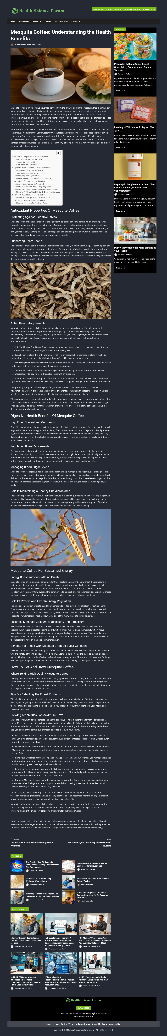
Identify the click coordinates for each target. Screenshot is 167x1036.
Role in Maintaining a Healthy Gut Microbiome (34, 178)
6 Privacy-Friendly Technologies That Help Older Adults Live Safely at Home (17, 897)
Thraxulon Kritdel (36, 871)
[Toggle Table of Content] (57, 153)
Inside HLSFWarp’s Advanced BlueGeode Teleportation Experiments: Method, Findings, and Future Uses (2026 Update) (27, 963)
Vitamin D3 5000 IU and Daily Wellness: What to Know (17, 881)
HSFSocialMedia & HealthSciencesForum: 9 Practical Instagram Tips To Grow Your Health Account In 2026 (61, 963)
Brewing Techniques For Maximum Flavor (32, 203)
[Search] (153, 21)
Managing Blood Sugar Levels (28, 176)
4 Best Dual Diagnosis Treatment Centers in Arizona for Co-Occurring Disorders (68, 897)
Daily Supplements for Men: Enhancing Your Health (135, 230)
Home (13, 21)
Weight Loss (37, 21)
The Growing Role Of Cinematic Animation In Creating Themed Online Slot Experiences (17, 866)
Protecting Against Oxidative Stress (30, 159)
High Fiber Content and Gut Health (30, 170)
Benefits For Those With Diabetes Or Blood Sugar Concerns (38, 192)
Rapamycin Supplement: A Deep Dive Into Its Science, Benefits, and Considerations (135, 166)
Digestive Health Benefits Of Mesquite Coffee (32, 167)
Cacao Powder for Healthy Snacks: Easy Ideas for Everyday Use (68, 866)
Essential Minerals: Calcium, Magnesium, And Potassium (37, 189)
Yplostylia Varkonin (88, 869)
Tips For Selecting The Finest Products (31, 200)
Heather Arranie (20, 45)
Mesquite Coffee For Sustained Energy (29, 181)
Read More (120, 90)
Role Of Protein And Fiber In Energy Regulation (34, 186)
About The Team (61, 21)
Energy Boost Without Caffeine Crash (30, 184)
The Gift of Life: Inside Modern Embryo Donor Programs (32, 842)
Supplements (24, 21)
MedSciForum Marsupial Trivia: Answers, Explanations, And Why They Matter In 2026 (95, 963)
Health (48, 21)
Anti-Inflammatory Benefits (27, 165)
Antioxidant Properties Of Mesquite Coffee (31, 156)
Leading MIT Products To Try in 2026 (135, 110)
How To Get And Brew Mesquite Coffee (29, 195)
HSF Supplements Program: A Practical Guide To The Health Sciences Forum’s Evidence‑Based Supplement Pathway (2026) (61, 924)
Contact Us (76, 21)
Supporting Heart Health (26, 162)
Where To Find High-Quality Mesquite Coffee (33, 197)
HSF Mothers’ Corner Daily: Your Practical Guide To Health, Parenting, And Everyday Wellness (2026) (95, 924)
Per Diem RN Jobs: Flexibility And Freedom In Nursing (89, 842)
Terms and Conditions (79, 1024)
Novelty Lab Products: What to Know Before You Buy (68, 881)
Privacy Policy (60, 1024)
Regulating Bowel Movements (28, 173)
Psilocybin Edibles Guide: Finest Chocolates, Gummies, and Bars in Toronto (135, 46)
